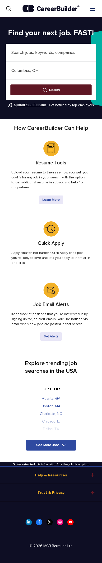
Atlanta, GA (51, 398)
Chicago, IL (51, 421)
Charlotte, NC (51, 413)
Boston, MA (51, 406)
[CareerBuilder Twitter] (51, 523)
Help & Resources (51, 475)
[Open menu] (92, 8)
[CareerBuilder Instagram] (61, 523)
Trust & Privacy (51, 492)
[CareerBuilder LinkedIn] (30, 523)
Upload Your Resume (30, 105)
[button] (51, 89)
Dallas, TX (51, 429)
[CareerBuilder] (51, 8)
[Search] (8, 8)
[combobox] (51, 52)
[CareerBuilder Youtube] (72, 523)
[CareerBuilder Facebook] (40, 523)
